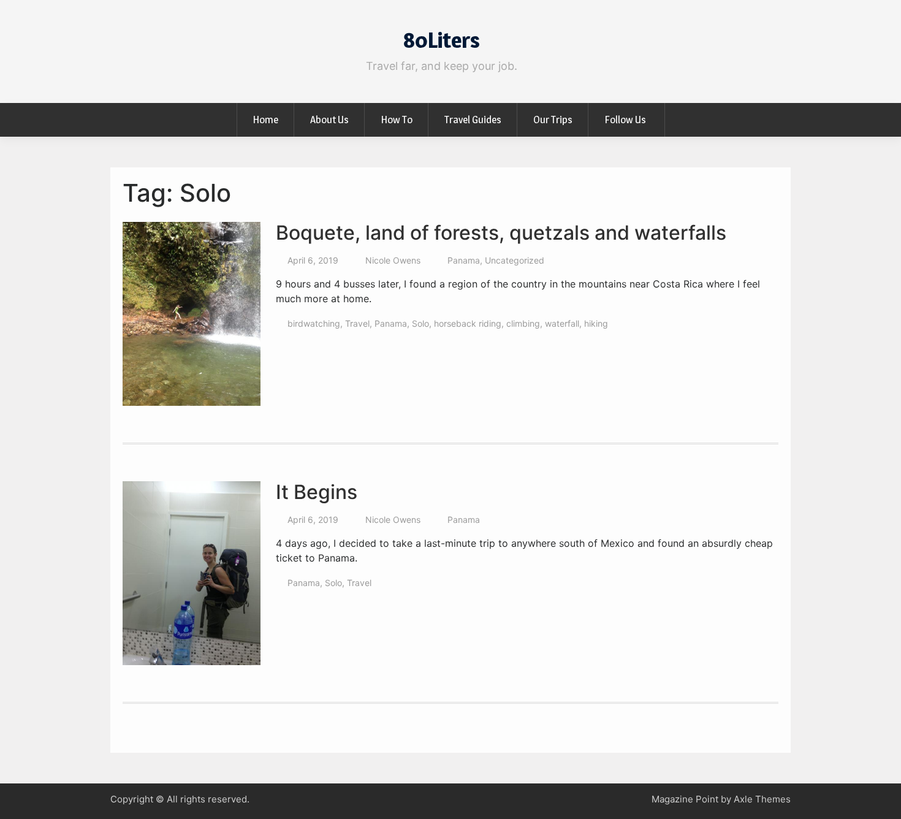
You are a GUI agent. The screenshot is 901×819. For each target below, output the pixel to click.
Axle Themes (762, 799)
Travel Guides (472, 119)
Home (265, 119)
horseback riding (467, 323)
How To (396, 119)
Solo (420, 323)
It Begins (316, 492)
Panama (463, 260)
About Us (329, 119)
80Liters (441, 40)
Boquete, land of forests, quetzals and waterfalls (501, 233)
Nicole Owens (392, 260)
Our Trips (552, 119)
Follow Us (625, 119)
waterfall (562, 323)
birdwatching (313, 323)
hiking (596, 323)
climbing (523, 323)
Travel (357, 323)
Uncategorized (514, 260)
